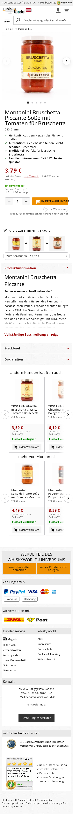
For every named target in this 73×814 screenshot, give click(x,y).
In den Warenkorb (54, 201)
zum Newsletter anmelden (19, 568)
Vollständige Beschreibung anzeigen (32, 334)
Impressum (44, 644)
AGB (40, 639)
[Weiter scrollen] (68, 414)
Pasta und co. (25, 28)
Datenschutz (45, 649)
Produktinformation (20, 268)
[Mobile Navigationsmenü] (8, 20)
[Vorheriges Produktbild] (6, 61)
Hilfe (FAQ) (9, 645)
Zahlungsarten (11, 655)
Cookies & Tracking (49, 654)
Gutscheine (9, 665)
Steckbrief (12, 348)
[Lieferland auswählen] (28, 10)
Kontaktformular (36, 704)
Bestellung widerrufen (36, 718)
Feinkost (9, 28)
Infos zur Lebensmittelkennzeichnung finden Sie (39, 213)
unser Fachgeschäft (14, 660)
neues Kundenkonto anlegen (53, 568)
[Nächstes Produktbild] (66, 61)
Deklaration (13, 359)
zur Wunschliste (57, 209)
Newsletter (9, 670)
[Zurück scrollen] (5, 414)
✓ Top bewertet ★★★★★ (54, 2)
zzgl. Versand (31, 176)
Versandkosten (12, 650)
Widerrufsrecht (46, 659)
